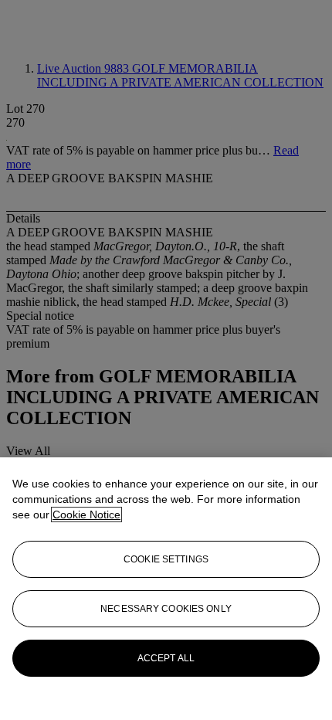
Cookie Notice (86, 514)
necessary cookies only (166, 608)
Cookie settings (166, 559)
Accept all (166, 658)
